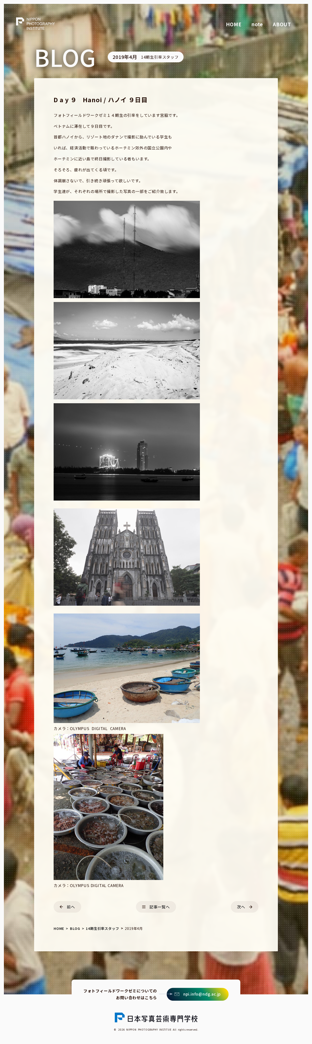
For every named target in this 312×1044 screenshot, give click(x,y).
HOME (234, 24)
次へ (241, 907)
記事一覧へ (159, 907)
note (257, 24)
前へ (71, 907)
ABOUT (282, 24)
